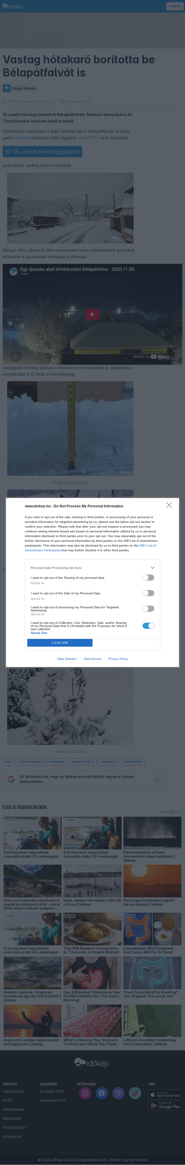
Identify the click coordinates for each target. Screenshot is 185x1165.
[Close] (170, 506)
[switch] (148, 578)
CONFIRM (60, 643)
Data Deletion (67, 659)
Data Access (92, 659)
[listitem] (92, 567)
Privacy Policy (118, 659)
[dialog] (92, 582)
